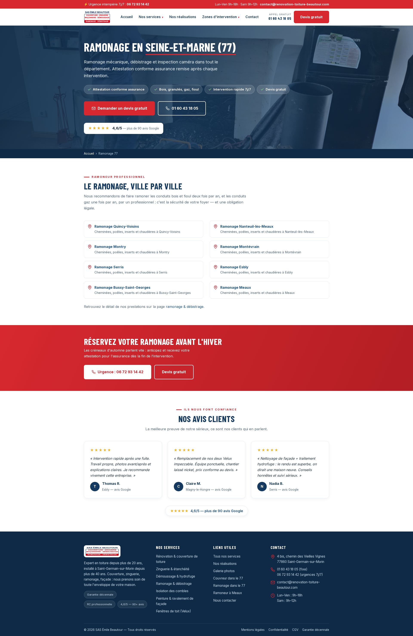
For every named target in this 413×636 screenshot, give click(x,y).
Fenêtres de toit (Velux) (173, 611)
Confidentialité (278, 629)
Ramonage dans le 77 (229, 586)
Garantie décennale (315, 629)
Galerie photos (224, 571)
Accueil (126, 17)
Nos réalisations (182, 17)
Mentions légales (253, 629)
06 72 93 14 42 (138, 4)
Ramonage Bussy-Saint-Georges (122, 287)
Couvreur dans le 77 (228, 578)
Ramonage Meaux (235, 287)
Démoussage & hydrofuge (175, 576)
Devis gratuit (311, 17)
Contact (252, 17)
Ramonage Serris (109, 267)
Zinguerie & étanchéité (172, 569)
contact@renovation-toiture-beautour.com (294, 4)
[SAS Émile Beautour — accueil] (97, 17)
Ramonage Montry (110, 246)
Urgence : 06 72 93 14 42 (120, 372)
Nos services (150, 17)
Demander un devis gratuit (122, 108)
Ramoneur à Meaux (227, 593)
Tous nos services (226, 556)
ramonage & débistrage (184, 306)
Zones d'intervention (219, 17)
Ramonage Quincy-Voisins (116, 226)
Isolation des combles (172, 591)
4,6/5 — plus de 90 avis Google (206, 511)
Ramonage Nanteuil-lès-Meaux (246, 226)
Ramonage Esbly (234, 267)
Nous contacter (224, 600)
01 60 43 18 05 (185, 108)
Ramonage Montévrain (239, 246)
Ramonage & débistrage (174, 584)
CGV (295, 629)
